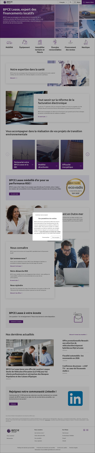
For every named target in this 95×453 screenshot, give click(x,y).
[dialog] (47, 226)
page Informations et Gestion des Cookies (50, 231)
